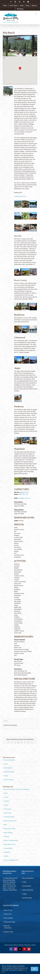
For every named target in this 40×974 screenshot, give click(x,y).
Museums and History (10, 821)
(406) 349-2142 (23, 494)
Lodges (6, 776)
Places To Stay (8, 910)
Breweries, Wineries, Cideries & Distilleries (16, 789)
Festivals (6, 801)
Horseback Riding (9, 817)
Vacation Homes (8, 780)
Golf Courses (7, 809)
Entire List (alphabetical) (11, 860)
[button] (20, 68)
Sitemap (33, 945)
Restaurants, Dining (9, 828)
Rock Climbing (8, 832)
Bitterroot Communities (8, 927)
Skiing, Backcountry (9, 844)
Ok (34, 969)
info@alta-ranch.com (24, 498)
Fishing (6, 805)
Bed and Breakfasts (9, 760)
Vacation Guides (8, 932)
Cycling (6, 797)
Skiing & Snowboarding (11, 840)
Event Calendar (8, 918)
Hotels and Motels (9, 772)
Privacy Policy (27, 945)
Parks (5, 825)
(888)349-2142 (24, 492)
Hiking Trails (7, 813)
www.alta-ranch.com (20, 196)
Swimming (7, 852)
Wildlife (6, 856)
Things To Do (8, 914)
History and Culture (9, 922)
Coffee (6, 793)
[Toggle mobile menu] (36, 14)
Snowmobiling (8, 848)
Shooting (6, 836)
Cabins (6, 764)
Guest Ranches (8, 768)
